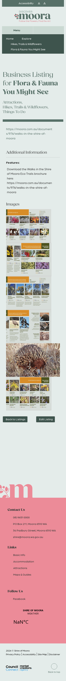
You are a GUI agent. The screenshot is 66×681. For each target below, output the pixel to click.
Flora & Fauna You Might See (28, 49)
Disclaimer (54, 654)
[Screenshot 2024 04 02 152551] (33, 226)
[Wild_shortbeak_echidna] (33, 360)
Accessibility (29, 654)
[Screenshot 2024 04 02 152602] (33, 393)
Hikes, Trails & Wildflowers (26, 44)
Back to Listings (15, 419)
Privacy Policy (13, 654)
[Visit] (33, 16)
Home (10, 38)
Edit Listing (46, 419)
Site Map (42, 654)
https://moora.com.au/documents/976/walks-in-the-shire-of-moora (29, 133)
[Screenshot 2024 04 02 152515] (33, 326)
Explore (26, 38)
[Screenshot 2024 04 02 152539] (33, 259)
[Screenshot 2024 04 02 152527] (33, 293)
